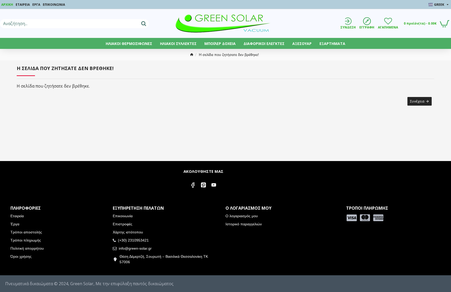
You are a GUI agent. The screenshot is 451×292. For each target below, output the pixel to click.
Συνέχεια (417, 101)
